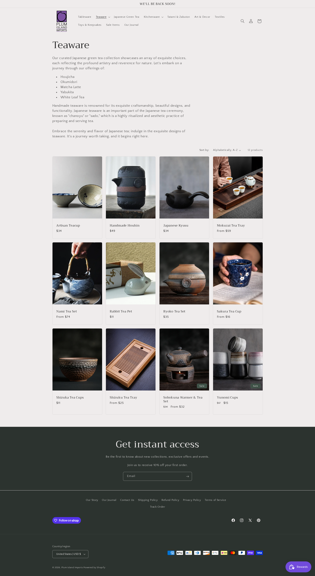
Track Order (157, 506)
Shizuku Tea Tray (123, 397)
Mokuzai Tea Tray (231, 225)
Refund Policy (170, 500)
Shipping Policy (148, 500)
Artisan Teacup (68, 225)
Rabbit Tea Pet (121, 312)
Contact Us (127, 500)
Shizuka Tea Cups (70, 397)
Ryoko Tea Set (174, 312)
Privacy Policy (192, 500)
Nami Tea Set (66, 312)
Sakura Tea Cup (229, 312)
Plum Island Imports (72, 567)
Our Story (92, 500)
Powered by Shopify (94, 567)
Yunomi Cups (227, 397)
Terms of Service (215, 500)
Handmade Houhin (125, 225)
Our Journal (109, 500)
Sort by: (204, 150)
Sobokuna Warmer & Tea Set (182, 399)
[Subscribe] (187, 476)
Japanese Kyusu (175, 225)
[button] (103, 17)
